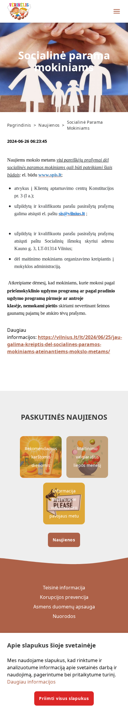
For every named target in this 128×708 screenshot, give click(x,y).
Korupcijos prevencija (64, 597)
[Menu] (117, 11)
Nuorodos (64, 616)
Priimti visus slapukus (64, 698)
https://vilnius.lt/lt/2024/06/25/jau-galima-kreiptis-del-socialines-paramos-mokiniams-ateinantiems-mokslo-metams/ (64, 344)
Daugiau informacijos (31, 681)
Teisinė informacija (64, 587)
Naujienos (64, 540)
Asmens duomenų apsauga (64, 606)
